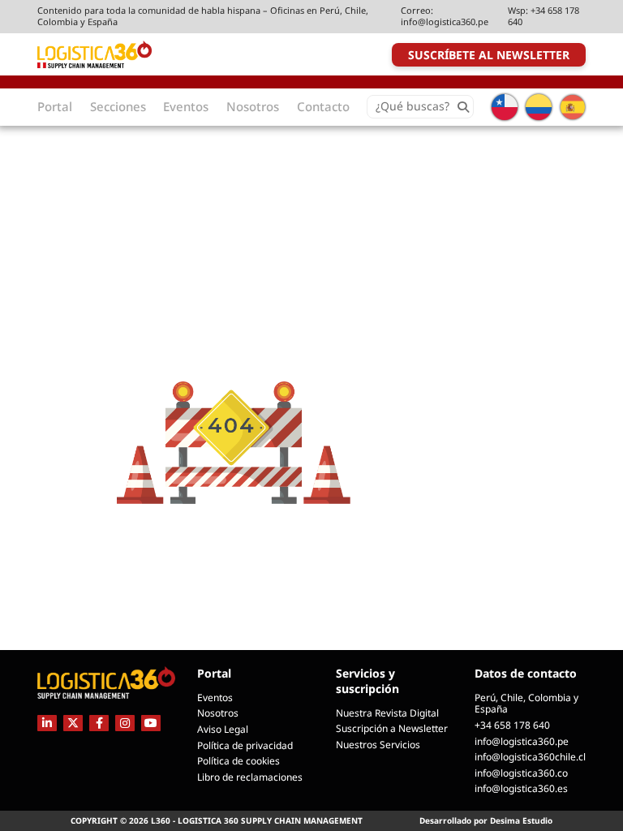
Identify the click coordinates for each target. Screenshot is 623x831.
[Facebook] (99, 722)
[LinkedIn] (47, 722)
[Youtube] (151, 722)
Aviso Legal (222, 729)
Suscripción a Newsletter (392, 728)
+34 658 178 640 (543, 16)
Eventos (215, 697)
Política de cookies (238, 761)
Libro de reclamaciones (250, 777)
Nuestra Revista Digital (387, 713)
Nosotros (217, 713)
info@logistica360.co (521, 773)
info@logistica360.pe (444, 21)
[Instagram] (125, 722)
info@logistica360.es (521, 788)
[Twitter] (73, 722)
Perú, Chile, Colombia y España (526, 704)
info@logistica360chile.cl (530, 757)
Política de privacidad (245, 745)
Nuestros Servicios (378, 744)
